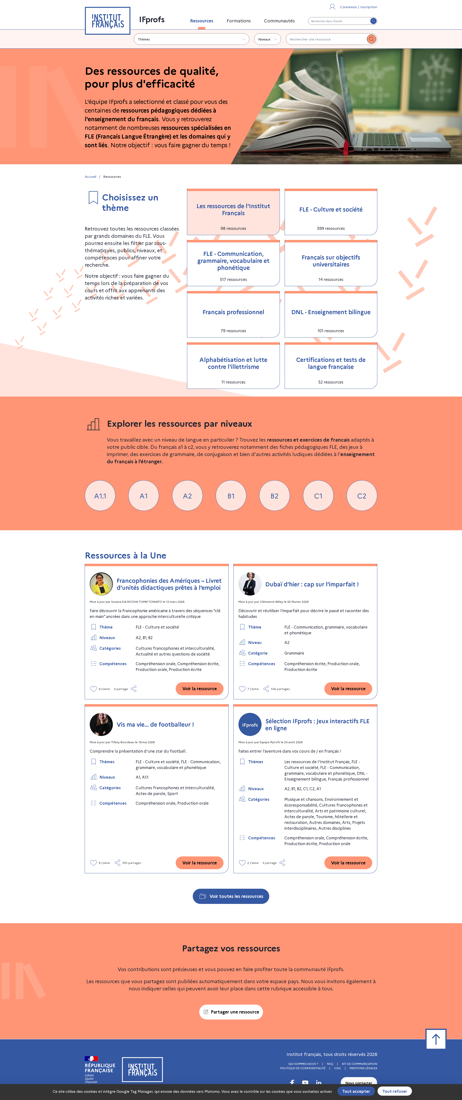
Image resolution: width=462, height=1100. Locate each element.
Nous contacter (359, 1082)
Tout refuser (394, 1091)
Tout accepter (356, 1091)
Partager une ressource (235, 1012)
